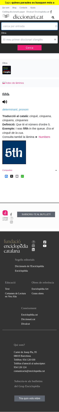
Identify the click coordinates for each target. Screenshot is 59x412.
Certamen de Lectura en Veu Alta (15, 295)
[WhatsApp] (22, 176)
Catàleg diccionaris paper (13, 12)
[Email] (17, 176)
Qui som (5, 8)
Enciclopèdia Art (40, 289)
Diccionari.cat (28, 319)
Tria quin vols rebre (29, 398)
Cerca (29, 47)
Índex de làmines (14, 83)
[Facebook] (6, 176)
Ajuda (32, 8)
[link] (29, 171)
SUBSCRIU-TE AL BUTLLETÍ (36, 214)
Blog (14, 8)
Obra (3, 33)
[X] (11, 176)
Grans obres (38, 293)
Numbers (44, 136)
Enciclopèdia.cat (42, 12)
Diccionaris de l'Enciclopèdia (29, 266)
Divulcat (30, 12)
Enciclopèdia (21, 270)
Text (7, 289)
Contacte (23, 8)
